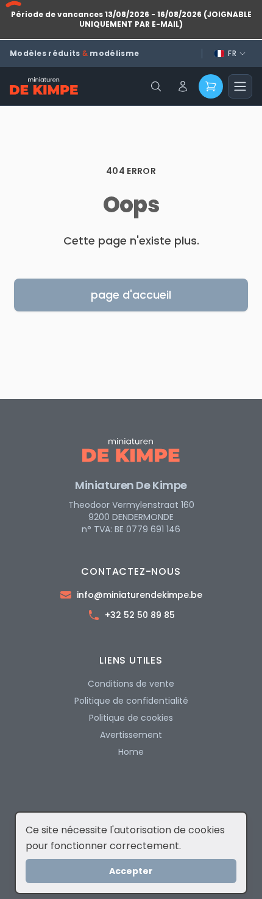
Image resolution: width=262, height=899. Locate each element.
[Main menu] (240, 86)
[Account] (183, 86)
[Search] (156, 86)
